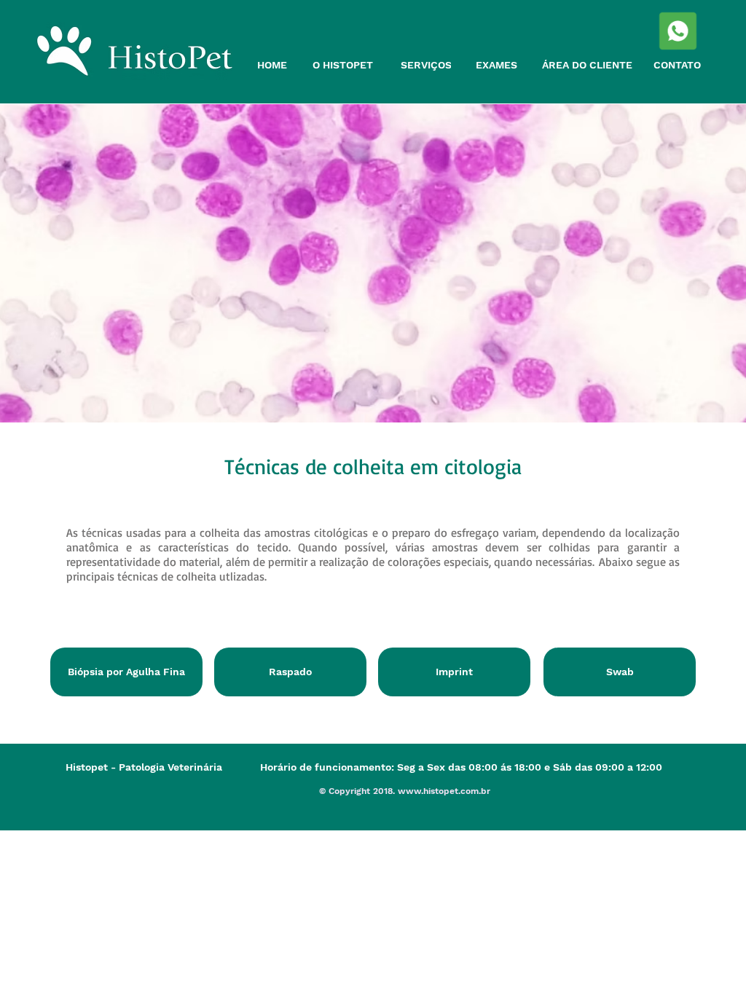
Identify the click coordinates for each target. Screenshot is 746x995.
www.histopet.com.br (444, 791)
